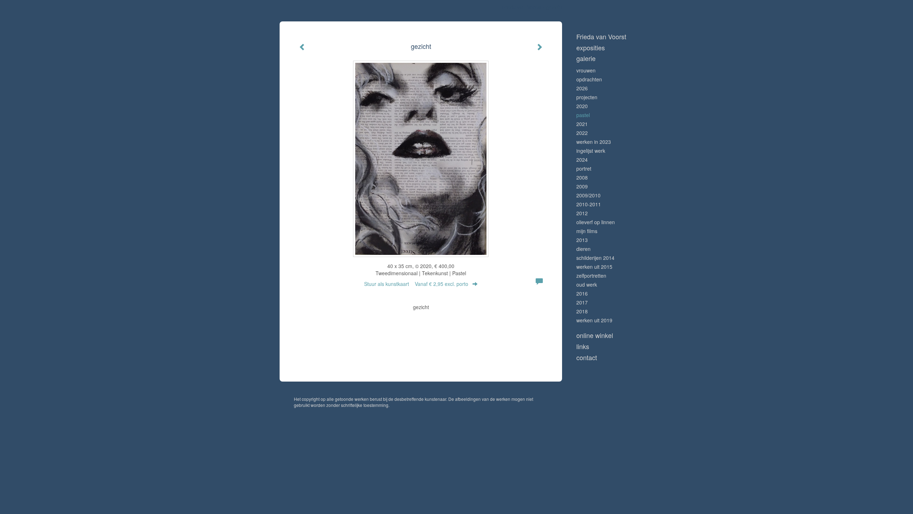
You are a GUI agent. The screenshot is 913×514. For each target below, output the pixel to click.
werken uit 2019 (594, 320)
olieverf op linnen (595, 222)
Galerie (586, 58)
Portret (583, 168)
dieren (583, 248)
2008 (582, 177)
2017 (582, 302)
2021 (582, 123)
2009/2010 (588, 195)
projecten (586, 97)
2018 (582, 311)
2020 (582, 106)
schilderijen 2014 (595, 257)
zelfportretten (591, 275)
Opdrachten (589, 79)
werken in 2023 (593, 141)
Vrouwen (586, 70)
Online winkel (594, 335)
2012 (582, 213)
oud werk (586, 284)
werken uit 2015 (594, 266)
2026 (582, 88)
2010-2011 (588, 204)
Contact (586, 357)
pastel (583, 115)
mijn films (586, 231)
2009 (582, 186)
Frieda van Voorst (521, 7)
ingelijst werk (590, 150)
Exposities (590, 47)
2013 (582, 239)
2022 (582, 132)
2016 (582, 293)
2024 (582, 159)
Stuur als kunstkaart (416, 283)
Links (582, 346)
